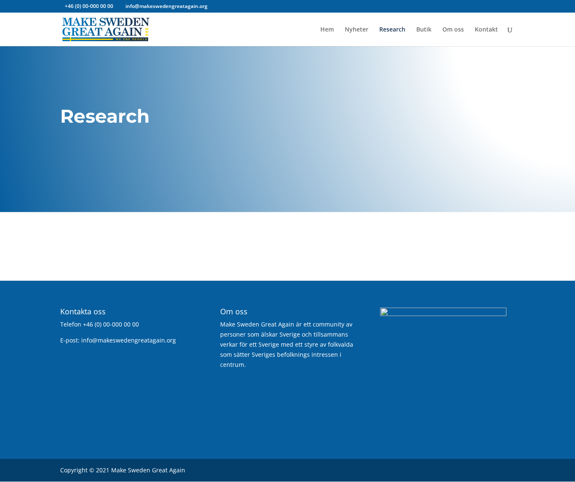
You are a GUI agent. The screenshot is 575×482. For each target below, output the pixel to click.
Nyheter (356, 29)
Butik (423, 29)
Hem (327, 29)
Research (392, 29)
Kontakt (486, 29)
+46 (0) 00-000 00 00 (89, 6)
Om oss (453, 29)
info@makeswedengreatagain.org (128, 340)
